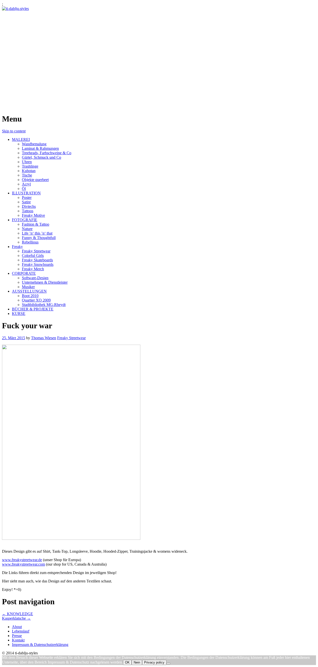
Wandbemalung (34, 144)
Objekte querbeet (35, 180)
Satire (26, 202)
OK (127, 662)
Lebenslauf (20, 631)
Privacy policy (154, 662)
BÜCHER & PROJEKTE (32, 309)
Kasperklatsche (16, 618)
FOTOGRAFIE (24, 220)
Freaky (17, 246)
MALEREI (21, 139)
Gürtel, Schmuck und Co (41, 157)
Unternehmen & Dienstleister (45, 282)
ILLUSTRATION (26, 193)
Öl (24, 188)
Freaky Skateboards (37, 260)
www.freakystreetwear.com (23, 564)
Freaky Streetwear (36, 251)
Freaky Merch (33, 269)
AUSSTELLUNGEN (29, 291)
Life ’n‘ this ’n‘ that (37, 233)
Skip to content (14, 131)
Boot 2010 (30, 296)
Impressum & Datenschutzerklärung (40, 644)
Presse (17, 636)
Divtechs (29, 206)
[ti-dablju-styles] (15, 8)
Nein (137, 662)
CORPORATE (24, 273)
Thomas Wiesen (43, 338)
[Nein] (168, 663)
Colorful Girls (33, 255)
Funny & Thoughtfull (39, 238)
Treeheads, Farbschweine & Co (46, 153)
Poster (27, 197)
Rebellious (30, 242)
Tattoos (27, 211)
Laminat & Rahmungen (40, 148)
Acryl (26, 184)
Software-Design (35, 278)
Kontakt (18, 640)
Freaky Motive (33, 215)
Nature (27, 229)
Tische (27, 175)
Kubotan (29, 171)
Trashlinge (30, 166)
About (17, 627)
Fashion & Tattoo (35, 224)
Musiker (28, 287)
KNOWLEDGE (17, 614)
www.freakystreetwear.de (22, 560)
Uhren (27, 162)
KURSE (18, 313)
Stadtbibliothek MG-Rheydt (44, 305)
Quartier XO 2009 (36, 300)
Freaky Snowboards (37, 264)
